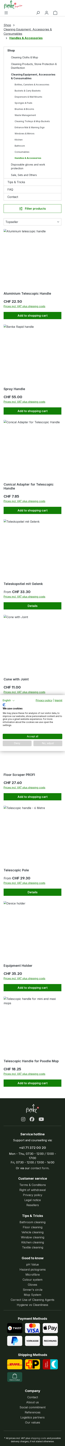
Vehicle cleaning (32, 1232)
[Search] (38, 12)
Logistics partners (32, 1417)
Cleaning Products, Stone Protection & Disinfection (34, 65)
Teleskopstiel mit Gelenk (23, 584)
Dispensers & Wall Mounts (28, 96)
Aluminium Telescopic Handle (27, 293)
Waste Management (25, 115)
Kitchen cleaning (32, 1242)
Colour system (32, 1279)
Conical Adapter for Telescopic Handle (29, 486)
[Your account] (46, 12)
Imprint (58, 700)
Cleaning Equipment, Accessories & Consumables (33, 76)
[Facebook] (32, 1119)
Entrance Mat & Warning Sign (30, 127)
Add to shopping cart (32, 315)
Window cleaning (32, 1237)
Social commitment (33, 1407)
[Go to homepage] (31, 4)
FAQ (10, 189)
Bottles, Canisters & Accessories (32, 84)
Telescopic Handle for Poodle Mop (31, 1061)
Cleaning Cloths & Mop (24, 57)
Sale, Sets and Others (24, 174)
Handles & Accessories (28, 158)
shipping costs (38, 1438)
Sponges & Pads (23, 103)
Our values (32, 1422)
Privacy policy (32, 1195)
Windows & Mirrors (24, 133)
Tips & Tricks (16, 182)
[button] (9, 700)
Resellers (32, 1205)
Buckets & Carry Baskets (28, 90)
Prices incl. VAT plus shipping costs (24, 306)
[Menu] (6, 12)
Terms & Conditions (32, 1185)
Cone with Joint (16, 679)
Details (33, 606)
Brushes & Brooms (24, 109)
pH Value (32, 1264)
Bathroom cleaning (33, 1222)
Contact (12, 197)
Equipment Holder (18, 965)
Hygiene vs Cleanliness (32, 1305)
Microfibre (32, 1274)
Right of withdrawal (32, 1190)
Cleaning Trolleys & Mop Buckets (32, 121)
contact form (40, 1168)
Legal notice (32, 1200)
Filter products (35, 208)
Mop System (32, 1295)
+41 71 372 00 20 (32, 1148)
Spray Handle (14, 389)
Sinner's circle (32, 1289)
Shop (11, 50)
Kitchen (19, 139)
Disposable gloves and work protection (28, 166)
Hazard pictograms (33, 1269)
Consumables (22, 152)
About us (32, 1402)
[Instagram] (23, 1119)
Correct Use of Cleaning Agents (32, 1300)
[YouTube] (41, 1119)
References (32, 1412)
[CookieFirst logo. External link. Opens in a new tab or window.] (4, 704)
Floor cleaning (32, 1227)
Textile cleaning (32, 1247)
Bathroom (20, 145)
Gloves (32, 1284)
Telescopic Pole (16, 870)
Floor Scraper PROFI (19, 775)
